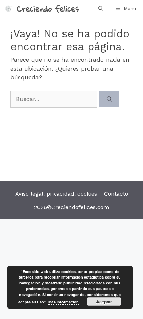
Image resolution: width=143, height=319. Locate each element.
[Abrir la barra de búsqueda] (100, 8)
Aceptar (104, 301)
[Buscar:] (54, 99)
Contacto (116, 193)
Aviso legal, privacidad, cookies (56, 193)
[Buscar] (109, 99)
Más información (63, 301)
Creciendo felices (48, 8)
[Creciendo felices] (8, 8)
